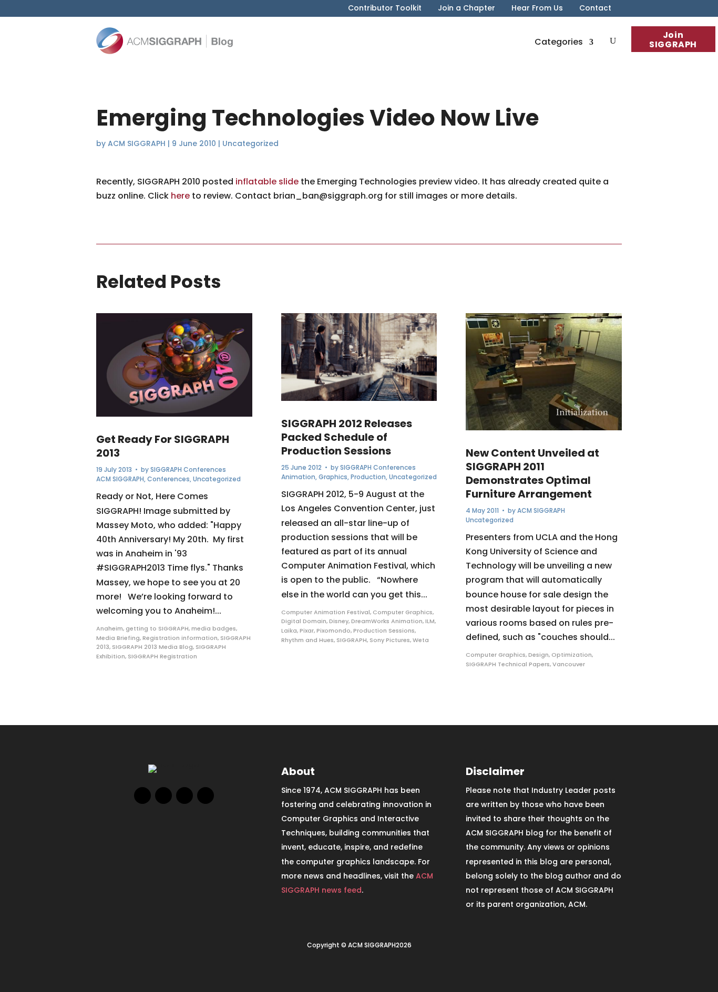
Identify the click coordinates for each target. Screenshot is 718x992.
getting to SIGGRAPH (157, 628)
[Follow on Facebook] (142, 795)
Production (368, 476)
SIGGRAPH (351, 640)
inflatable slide (267, 181)
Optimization (571, 654)
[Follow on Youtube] (205, 795)
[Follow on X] (163, 795)
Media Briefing (118, 638)
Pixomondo (333, 630)
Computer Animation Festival (325, 612)
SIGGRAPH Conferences (188, 469)
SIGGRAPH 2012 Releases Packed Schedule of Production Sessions (346, 437)
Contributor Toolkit (385, 8)
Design (538, 654)
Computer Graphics (403, 612)
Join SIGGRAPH (673, 39)
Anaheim (109, 628)
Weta (421, 640)
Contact (595, 8)
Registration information (180, 638)
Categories (559, 42)
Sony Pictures (390, 640)
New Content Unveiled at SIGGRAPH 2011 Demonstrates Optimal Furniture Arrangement (532, 473)
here (180, 196)
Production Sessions (384, 630)
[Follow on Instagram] (184, 795)
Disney (338, 621)
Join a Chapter (466, 8)
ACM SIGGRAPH (137, 143)
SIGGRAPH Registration (162, 656)
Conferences (168, 478)
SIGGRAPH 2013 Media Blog (152, 647)
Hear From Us (537, 8)
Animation (298, 476)
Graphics (333, 476)
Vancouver (568, 664)
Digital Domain (303, 621)
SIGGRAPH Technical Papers (508, 664)
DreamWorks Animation (387, 621)
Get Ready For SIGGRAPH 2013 (162, 446)
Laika (289, 630)
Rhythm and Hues (307, 640)
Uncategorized (250, 143)
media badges (213, 628)
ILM (430, 621)
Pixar (307, 630)
